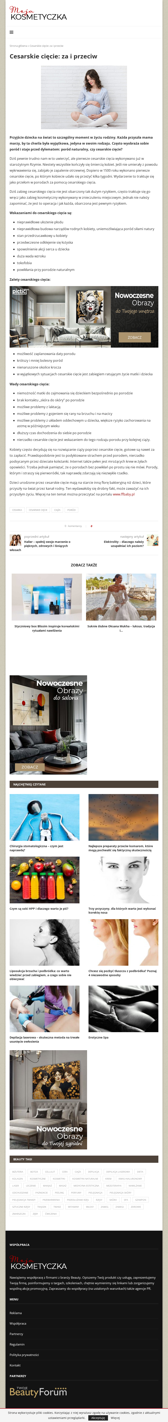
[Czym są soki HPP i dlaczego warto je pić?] (44, 880)
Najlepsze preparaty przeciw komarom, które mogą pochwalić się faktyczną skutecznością (121, 848)
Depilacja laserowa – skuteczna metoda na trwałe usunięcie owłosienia (44, 1039)
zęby (35, 1213)
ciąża (57, 509)
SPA (126, 1199)
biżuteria (17, 1171)
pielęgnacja (95, 1192)
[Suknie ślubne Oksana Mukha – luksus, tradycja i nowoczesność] (121, 597)
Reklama (16, 1313)
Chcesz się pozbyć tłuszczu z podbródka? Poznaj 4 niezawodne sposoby (123, 973)
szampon (140, 1199)
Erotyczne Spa (98, 1037)
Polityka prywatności (24, 1355)
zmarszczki (19, 1213)
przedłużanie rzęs (78, 1199)
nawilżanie (135, 1185)
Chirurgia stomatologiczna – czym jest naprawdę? (36, 848)
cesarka (17, 509)
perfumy (76, 1192)
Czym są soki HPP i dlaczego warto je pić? (39, 909)
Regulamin (17, 1344)
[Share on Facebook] (96, 526)
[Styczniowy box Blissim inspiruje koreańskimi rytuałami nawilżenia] (47, 597)
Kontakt (15, 1365)
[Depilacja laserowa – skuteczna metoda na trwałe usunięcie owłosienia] (44, 1009)
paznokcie (41, 1192)
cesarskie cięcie (38, 509)
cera (65, 1171)
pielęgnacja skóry (120, 1192)
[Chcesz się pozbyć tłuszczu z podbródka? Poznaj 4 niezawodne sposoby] (123, 942)
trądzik (41, 1206)
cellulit (50, 1171)
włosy (90, 1206)
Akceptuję (98, 1418)
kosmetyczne (38, 1178)
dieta (140, 1171)
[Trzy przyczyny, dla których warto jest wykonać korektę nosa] (123, 880)
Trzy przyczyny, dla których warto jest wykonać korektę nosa (122, 911)
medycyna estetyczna (86, 1185)
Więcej (115, 1417)
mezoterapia (113, 1185)
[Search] (156, 32)
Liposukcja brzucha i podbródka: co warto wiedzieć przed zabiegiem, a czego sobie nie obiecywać (40, 975)
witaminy (73, 1206)
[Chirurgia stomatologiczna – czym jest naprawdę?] (44, 817)
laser (15, 1185)
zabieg (104, 1206)
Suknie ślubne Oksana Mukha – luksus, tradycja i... (121, 628)
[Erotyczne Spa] (123, 1009)
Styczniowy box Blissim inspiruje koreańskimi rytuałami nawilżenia (47, 628)
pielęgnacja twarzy (23, 1199)
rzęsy (99, 1199)
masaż (62, 1185)
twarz (57, 1206)
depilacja (93, 1171)
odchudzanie (20, 1192)
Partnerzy (16, 1334)
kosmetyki (59, 1178)
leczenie (31, 1185)
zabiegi (120, 1206)
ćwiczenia (51, 1213)
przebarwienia (51, 1199)
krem (108, 1178)
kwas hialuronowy (130, 1178)
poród (71, 509)
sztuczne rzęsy (21, 1206)
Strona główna (18, 46)
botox (34, 1171)
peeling (59, 1192)
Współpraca (18, 1323)
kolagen (17, 1178)
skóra (113, 1199)
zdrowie (136, 1206)
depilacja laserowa (118, 1171)
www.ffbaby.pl (124, 494)
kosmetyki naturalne (85, 1178)
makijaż (47, 1185)
